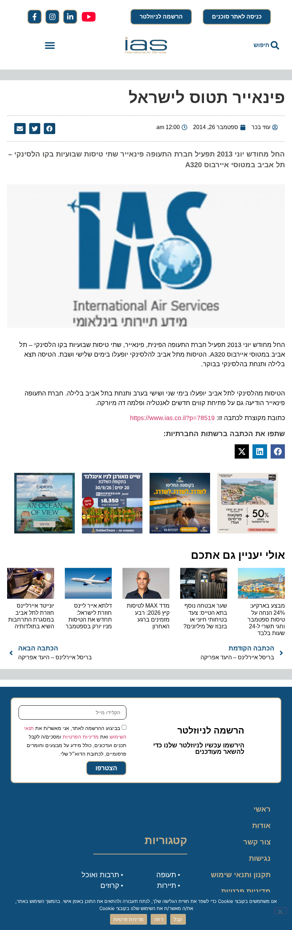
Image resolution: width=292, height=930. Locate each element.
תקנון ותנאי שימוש (241, 875)
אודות (261, 825)
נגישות (260, 858)
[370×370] (112, 531)
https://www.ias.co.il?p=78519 (172, 417)
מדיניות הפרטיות (81, 737)
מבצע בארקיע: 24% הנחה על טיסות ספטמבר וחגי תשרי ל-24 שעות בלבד (266, 619)
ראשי (262, 809)
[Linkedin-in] (70, 17)
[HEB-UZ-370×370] (247, 531)
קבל (178, 919)
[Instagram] (52, 17)
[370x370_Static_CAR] (44, 531)
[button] (50, 45)
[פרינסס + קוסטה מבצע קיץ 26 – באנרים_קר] (180, 531)
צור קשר (257, 842)
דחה (158, 919)
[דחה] (281, 911)
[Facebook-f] (34, 17)
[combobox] (242, 45)
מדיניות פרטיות (246, 891)
